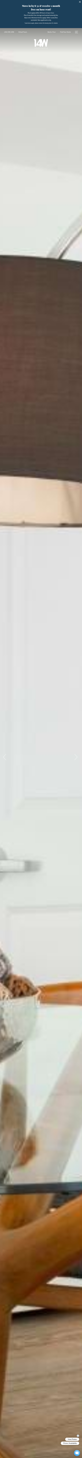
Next (76, 757)
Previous (4, 757)
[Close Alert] (80, 2)
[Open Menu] (76, 32)
